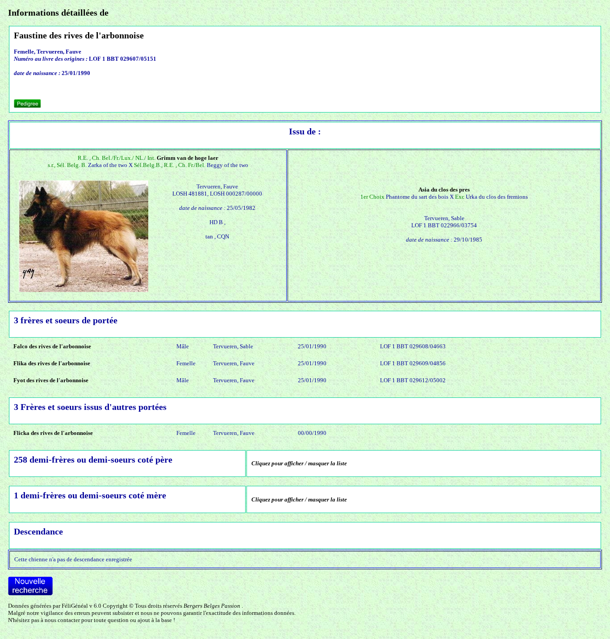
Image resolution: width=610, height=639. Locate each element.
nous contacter (62, 620)
